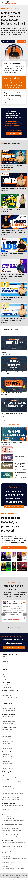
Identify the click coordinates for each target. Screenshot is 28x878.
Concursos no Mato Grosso (8, 700)
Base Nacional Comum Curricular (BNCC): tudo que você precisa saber (13, 778)
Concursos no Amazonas (7, 756)
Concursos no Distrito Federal (8, 693)
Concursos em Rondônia (7, 763)
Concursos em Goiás (6, 695)
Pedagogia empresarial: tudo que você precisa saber (14, 858)
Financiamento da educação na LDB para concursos (13, 784)
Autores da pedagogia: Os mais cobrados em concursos (12, 831)
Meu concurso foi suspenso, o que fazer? (11, 871)
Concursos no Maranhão (7, 736)
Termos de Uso (5, 663)
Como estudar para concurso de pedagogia (12, 846)
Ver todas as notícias (14, 332)
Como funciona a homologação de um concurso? (13, 868)
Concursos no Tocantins (7, 768)
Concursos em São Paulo (7, 723)
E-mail (3, 676)
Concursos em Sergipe (7, 748)
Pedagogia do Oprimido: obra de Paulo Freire (12, 828)
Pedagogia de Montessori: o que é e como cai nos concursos (13, 813)
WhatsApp (4, 679)
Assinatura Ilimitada (8, 41)
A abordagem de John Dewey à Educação (11, 834)
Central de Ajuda (5, 672)
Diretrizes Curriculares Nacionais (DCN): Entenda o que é (13, 794)
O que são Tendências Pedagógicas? (10, 797)
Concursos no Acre (6, 754)
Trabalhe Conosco (6, 661)
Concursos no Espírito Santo (8, 716)
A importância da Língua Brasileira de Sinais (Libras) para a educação (13, 865)
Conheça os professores (14, 547)
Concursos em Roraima (7, 765)
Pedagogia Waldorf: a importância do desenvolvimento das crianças (10, 817)
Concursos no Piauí (6, 743)
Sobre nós (4, 656)
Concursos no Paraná (6, 706)
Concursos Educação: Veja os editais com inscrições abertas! (14, 843)
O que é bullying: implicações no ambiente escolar (13, 788)
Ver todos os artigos (14, 424)
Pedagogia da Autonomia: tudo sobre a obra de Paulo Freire (14, 821)
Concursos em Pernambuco (8, 741)
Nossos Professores (6, 659)
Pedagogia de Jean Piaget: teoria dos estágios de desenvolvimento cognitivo (13, 806)
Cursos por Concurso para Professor (10, 684)
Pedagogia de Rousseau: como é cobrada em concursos (12, 825)
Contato (3, 674)
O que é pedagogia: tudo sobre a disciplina (11, 848)
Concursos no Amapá (7, 758)
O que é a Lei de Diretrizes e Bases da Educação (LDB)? (12, 775)
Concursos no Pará (6, 761)
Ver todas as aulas (14, 147)
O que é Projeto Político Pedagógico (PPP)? (11, 781)
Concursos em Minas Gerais (8, 718)
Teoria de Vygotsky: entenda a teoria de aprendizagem (11, 810)
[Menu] (2, 2)
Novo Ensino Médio (6, 786)
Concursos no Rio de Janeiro (8, 721)
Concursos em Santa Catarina (8, 708)
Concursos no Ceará (6, 734)
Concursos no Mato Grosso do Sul (10, 697)
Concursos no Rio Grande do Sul (9, 710)
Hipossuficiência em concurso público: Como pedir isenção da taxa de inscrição (13, 861)
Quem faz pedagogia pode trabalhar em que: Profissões (12, 851)
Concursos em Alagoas (7, 729)
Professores (21, 41)
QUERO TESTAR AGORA (14, 133)
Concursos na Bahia (6, 731)
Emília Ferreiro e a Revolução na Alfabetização (12, 836)
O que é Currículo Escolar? (8, 791)
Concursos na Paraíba (7, 738)
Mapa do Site (16, 877)
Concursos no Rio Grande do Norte (10, 746)
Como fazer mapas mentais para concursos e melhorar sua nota (12, 855)
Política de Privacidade (7, 666)
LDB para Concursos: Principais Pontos (10, 799)
